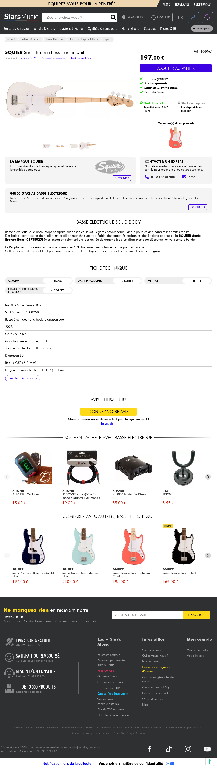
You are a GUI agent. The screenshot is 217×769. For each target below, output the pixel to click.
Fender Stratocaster (47, 727)
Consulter (197, 207)
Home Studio (131, 28)
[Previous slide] (7, 477)
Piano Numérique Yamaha (129, 733)
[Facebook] (149, 749)
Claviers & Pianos (72, 28)
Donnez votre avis (108, 411)
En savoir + (108, 424)
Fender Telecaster (72, 727)
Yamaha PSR (132, 727)
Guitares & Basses (17, 28)
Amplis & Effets (45, 28)
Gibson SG (91, 727)
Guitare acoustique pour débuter (91, 733)
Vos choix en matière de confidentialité (131, 763)
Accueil (11, 39)
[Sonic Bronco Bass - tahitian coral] (175, 137)
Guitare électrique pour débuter (184, 727)
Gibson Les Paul (23, 727)
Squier (107, 39)
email (193, 177)
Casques (150, 28)
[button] (51, 146)
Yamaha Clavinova (111, 727)
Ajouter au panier (176, 68)
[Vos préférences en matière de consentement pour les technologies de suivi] (210, 762)
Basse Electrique (55, 39)
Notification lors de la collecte (67, 763)
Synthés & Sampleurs (103, 28)
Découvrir (122, 178)
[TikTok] (168, 749)
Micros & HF (168, 28)
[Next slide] (208, 477)
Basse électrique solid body (84, 39)
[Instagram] (188, 749)
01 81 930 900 (36, 676)
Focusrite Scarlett (152, 727)
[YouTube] (207, 749)
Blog (145, 704)
